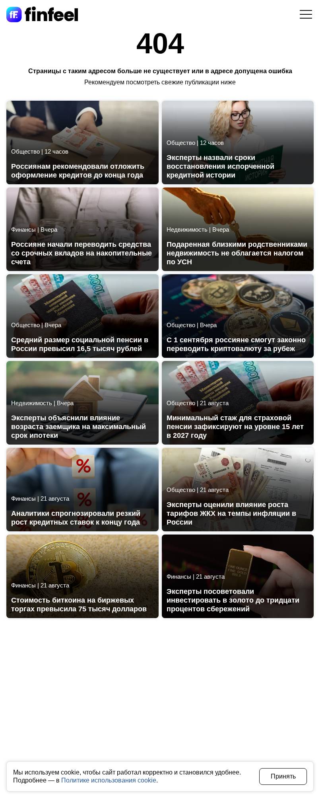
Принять (283, 776)
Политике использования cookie (108, 780)
